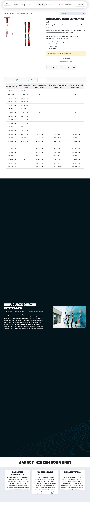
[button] (43, 5)
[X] (54, 67)
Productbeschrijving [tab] (12, 80)
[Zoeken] (83, 13)
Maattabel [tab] (42, 80)
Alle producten (9, 13)
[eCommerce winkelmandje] (39, 5)
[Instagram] (62, 4)
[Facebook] (59, 4)
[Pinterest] (69, 67)
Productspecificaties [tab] (29, 80)
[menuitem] (16, 5)
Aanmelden (80, 5)
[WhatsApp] (64, 67)
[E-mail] (74, 67)
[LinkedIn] (59, 67)
